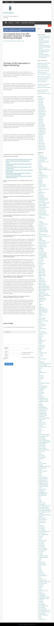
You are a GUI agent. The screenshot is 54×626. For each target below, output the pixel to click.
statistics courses (42, 565)
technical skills (42, 574)
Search (38, 28)
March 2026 (41, 105)
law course (41, 375)
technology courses (43, 575)
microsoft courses (42, 427)
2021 (40, 154)
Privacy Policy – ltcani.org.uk (28, 22)
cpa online (41, 265)
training (40, 578)
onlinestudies (42, 451)
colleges (40, 239)
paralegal (41, 465)
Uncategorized (12, 29)
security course (42, 521)
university (41, 601)
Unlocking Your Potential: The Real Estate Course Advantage (44, 51)
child (40, 233)
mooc (40, 428)
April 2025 (41, 122)
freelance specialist (43, 333)
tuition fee (41, 584)
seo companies (42, 527)
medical (40, 421)
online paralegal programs (44, 442)
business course (42, 210)
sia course (41, 552)
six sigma (41, 554)
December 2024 (42, 128)
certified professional (43, 231)
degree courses (42, 274)
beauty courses (42, 192)
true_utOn (39, 90)
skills (40, 560)
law (39, 374)
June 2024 (41, 137)
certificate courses (43, 228)
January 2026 (41, 108)
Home (7, 29)
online (40, 433)
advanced (41, 166)
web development (43, 608)
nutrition (41, 430)
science (40, 501)
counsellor (41, 258)
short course (41, 551)
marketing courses (43, 412)
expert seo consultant (43, 321)
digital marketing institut (44, 287)
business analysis (42, 204)
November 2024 (42, 130)
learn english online (43, 386)
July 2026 (41, 99)
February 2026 (42, 107)
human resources (42, 358)
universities (41, 599)
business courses (42, 212)
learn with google (42, 387)
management (42, 396)
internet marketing (43, 365)
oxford (40, 462)
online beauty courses (43, 436)
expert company (42, 318)
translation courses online (44, 581)
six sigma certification (43, 555)
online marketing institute (44, 440)
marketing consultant (43, 408)
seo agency (41, 525)
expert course (42, 319)
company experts (42, 243)
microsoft (41, 425)
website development (43, 615)
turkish (40, 587)
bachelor (41, 183)
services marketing (43, 549)
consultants (41, 251)
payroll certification (43, 471)
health (40, 343)
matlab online (42, 416)
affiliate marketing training (44, 169)
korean (40, 371)
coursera (41, 262)
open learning (42, 455)
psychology (41, 490)
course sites (41, 260)
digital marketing (42, 284)
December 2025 (42, 110)
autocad (40, 180)
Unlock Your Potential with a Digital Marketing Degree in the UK (44, 47)
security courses (42, 522)
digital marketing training (44, 295)
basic (40, 187)
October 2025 (42, 113)
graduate (41, 342)
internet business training (44, 363)
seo (39, 524)
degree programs (42, 275)
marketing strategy (43, 415)
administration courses (44, 162)
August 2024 (41, 134)
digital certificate (42, 281)
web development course (44, 610)
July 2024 (41, 136)
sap (39, 498)
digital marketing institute (44, 289)
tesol (40, 577)
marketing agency (42, 407)
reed (40, 496)
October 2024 (42, 131)
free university (42, 331)
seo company (41, 528)
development (41, 280)
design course (42, 278)
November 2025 (42, 111)
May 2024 (41, 139)
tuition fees (41, 586)
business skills (42, 218)
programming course (43, 483)
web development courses (44, 611)
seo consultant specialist (44, 531)
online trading (42, 445)
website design (42, 613)
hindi (40, 351)
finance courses (42, 325)
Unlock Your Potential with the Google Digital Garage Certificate (44, 38)
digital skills (41, 296)
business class (42, 208)
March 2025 (41, 124)
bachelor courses (42, 184)
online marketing (42, 439)
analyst (40, 172)
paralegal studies (42, 468)
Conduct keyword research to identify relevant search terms (19, 159)
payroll (40, 469)
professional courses (43, 481)
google (40, 339)
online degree (42, 437)
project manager (42, 489)
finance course (42, 324)
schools (40, 499)
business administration (44, 202)
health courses (42, 346)
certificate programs (43, 230)
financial (40, 327)
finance (40, 322)
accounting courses (43, 158)
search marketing (42, 519)
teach (40, 568)
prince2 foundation (43, 477)
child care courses (43, 234)
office (40, 431)
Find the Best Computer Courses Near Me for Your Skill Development (44, 56)
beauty (40, 190)
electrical (41, 304)
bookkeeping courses (43, 199)
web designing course (43, 605)
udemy (40, 592)
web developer (42, 607)
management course (43, 398)
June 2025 (41, 119)
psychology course (43, 492)
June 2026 (41, 101)
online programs (42, 443)
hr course (41, 354)
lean (40, 380)
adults (40, 165)
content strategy (42, 254)
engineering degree (43, 312)
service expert (42, 546)
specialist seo (42, 561)
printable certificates (43, 478)
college (40, 237)
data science (41, 268)
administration (42, 160)
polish (40, 474)
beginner (41, 193)
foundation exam (42, 328)
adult (40, 163)
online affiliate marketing (44, 434)
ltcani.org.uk (8, 12)
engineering (41, 307)
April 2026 (41, 104)
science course (42, 502)
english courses (42, 315)
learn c (40, 384)
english (40, 313)
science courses (42, 504)
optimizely (41, 458)
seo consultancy (42, 530)
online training (42, 446)
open (40, 452)
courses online (42, 263)
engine (40, 305)
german (40, 337)
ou (39, 460)
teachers (40, 571)
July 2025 (41, 117)
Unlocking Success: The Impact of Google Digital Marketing (44, 42)
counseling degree (43, 255)
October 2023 (42, 149)
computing (41, 248)
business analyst (42, 205)
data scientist (42, 269)
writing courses (42, 619)
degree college (42, 271)
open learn (41, 454)
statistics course (42, 563)
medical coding (42, 422)
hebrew (40, 349)
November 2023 (42, 148)
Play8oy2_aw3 (40, 63)
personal (41, 472)
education (41, 301)
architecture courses (43, 177)
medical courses (42, 424)
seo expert (41, 536)
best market (41, 195)
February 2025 (42, 125)
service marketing (42, 548)
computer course (42, 245)
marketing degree (42, 413)
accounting (41, 155)
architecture (41, 174)
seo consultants (42, 533)
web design (41, 602)
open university (42, 457)
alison (40, 171)
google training (42, 340)
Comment (8, 332)
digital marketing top (43, 293)
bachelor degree (42, 186)
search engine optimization (45, 510)
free (39, 330)
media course (42, 419)
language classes (42, 372)
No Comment (21, 40)
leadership (41, 378)
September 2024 (42, 133)
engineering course (43, 308)
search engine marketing (44, 508)
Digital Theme (33, 624)
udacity (40, 589)
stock (40, 566)
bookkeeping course (43, 198)
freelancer (41, 334)
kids (39, 369)
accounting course (43, 157)
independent (41, 362)
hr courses (41, 355)
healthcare (41, 348)
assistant (41, 178)
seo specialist (42, 545)
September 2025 (42, 114)
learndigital (41, 389)
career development (43, 224)
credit (40, 266)
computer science (42, 246)
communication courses (44, 242)
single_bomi (40, 70)
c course (40, 221)
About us (7, 2)
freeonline (41, 336)
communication (42, 240)
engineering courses (43, 310)
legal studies (41, 393)
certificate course (42, 227)
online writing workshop (44, 449)
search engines (42, 518)
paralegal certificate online (44, 466)
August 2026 (41, 98)
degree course (42, 272)
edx (39, 302)
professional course (43, 480)
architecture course (43, 175)
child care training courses (44, 236)
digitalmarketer (42, 298)
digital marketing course (44, 286)
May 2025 (41, 120)
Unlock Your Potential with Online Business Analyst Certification (44, 72)
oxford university (42, 463)
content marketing (43, 252)
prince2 (40, 475)
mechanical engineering (44, 418)
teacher (40, 569)
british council (42, 201)
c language (41, 222)
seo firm (40, 537)
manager (41, 404)
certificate (41, 225)
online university (42, 448)
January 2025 (41, 127)
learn (40, 381)
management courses (43, 399)
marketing (41, 405)
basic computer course (44, 189)
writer (40, 616)
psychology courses (43, 493)
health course (42, 345)
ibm (39, 360)
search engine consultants (44, 505)
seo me (40, 539)
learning (40, 390)
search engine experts (43, 507)
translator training (43, 583)
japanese (41, 368)
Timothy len (40, 84)
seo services (41, 543)
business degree (42, 213)
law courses (41, 377)
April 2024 (41, 140)
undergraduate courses (44, 596)
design (40, 277)
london (40, 395)
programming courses (43, 484)
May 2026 (41, 102)
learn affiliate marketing (44, 383)
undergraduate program (44, 598)
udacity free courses (43, 590)
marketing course (42, 410)
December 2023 (42, 146)
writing (40, 618)
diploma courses (42, 299)
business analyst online (44, 207)
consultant (41, 249)
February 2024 (42, 143)
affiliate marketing (43, 168)
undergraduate (42, 595)
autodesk (41, 181)
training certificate (43, 580)
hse (39, 357)
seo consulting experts (44, 534)
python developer (42, 495)
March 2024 (41, 142)
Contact (12, 2)
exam (40, 316)
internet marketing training (45, 366)
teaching (40, 572)
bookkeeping (41, 196)
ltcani (11, 40)
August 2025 (41, 116)
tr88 (38, 76)
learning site (41, 392)
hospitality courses (43, 352)
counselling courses (43, 257)
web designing (42, 604)
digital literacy (42, 283)
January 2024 (41, 145)
